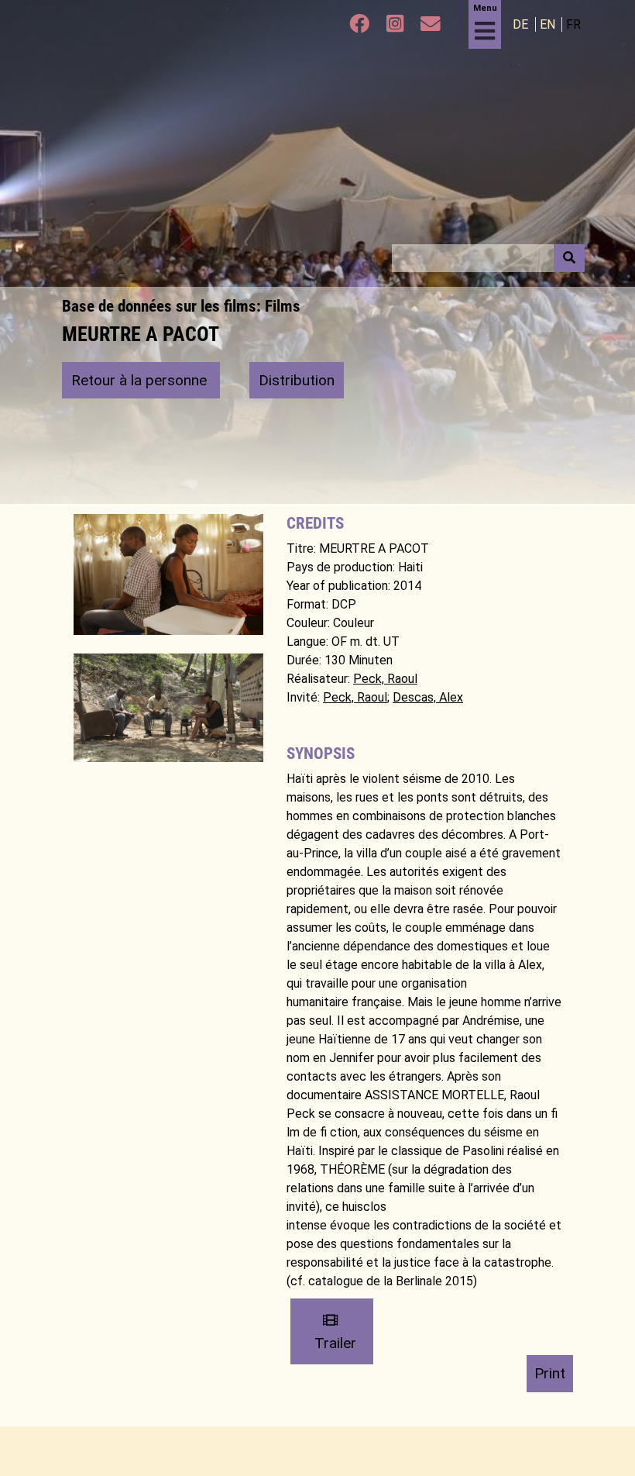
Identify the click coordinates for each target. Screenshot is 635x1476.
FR (573, 24)
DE (522, 24)
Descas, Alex (428, 697)
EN (549, 24)
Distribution (297, 380)
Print (549, 1373)
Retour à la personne (141, 380)
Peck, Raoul (385, 678)
